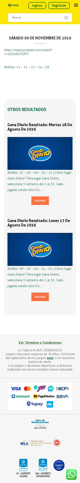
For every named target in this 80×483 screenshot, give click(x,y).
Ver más (40, 200)
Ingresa (37, 5)
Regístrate (59, 5)
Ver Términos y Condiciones (40, 343)
